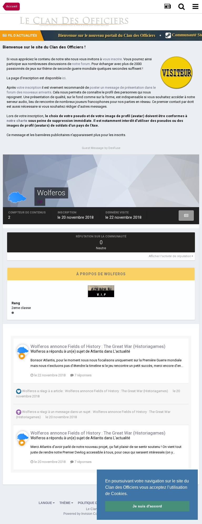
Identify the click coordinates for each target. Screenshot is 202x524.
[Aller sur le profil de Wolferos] (23, 350)
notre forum (81, 64)
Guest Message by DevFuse (101, 148)
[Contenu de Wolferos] (186, 215)
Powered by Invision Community (86, 514)
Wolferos (38, 351)
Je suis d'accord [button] (147, 506)
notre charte (17, 121)
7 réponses (83, 375)
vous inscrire (112, 59)
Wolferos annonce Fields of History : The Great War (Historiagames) (98, 346)
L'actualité (121, 351)
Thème (65, 503)
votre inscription (29, 87)
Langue (46, 503)
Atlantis (96, 351)
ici (63, 78)
